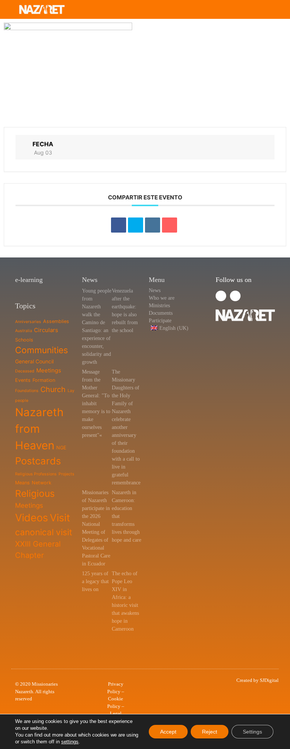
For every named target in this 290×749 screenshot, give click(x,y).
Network (41, 483)
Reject (209, 732)
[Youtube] (235, 296)
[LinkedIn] (152, 225)
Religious (35, 493)
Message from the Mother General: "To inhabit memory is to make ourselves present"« (96, 403)
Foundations (27, 390)
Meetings (48, 370)
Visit (60, 518)
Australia (23, 330)
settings (70, 741)
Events (23, 380)
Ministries (159, 305)
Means (22, 483)
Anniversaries (28, 321)
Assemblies (56, 321)
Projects (66, 474)
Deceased (24, 371)
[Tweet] (135, 225)
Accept (168, 732)
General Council (34, 361)
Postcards (38, 461)
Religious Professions (36, 474)
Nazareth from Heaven (39, 429)
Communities (41, 350)
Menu (157, 279)
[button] (264, 9)
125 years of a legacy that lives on (95, 581)
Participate (160, 320)
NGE (61, 447)
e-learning (29, 279)
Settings (252, 732)
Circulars (46, 330)
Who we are (161, 298)
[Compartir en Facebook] (118, 225)
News (154, 290)
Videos (31, 518)
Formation (43, 380)
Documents (161, 313)
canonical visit (43, 532)
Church (53, 389)
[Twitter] (221, 296)
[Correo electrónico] (169, 225)
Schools (24, 340)
